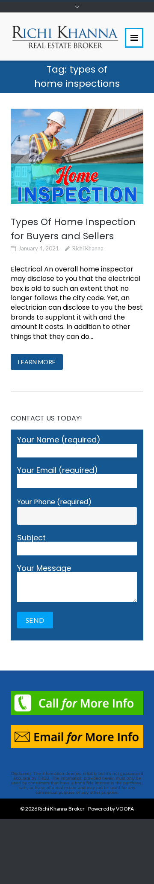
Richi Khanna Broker (61, 808)
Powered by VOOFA (111, 808)
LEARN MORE (37, 362)
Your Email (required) (57, 471)
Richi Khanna (88, 248)
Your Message (44, 568)
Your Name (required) (59, 440)
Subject (31, 538)
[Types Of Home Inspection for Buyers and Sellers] (77, 156)
